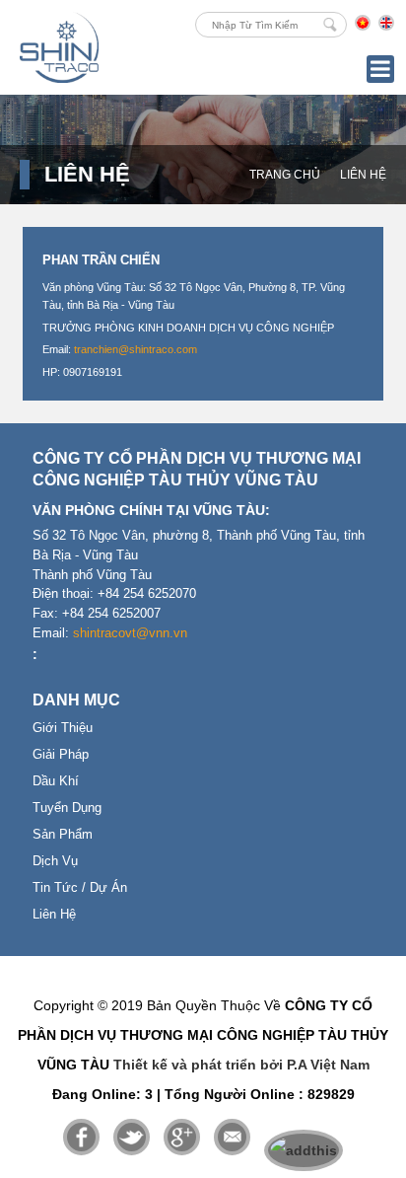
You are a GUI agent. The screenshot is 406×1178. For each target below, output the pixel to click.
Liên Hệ (363, 175)
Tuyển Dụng (67, 808)
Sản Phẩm (63, 835)
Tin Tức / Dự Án (80, 888)
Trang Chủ (284, 175)
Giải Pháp (61, 755)
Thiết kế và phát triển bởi (198, 1064)
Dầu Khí (56, 781)
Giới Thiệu (63, 728)
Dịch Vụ (55, 861)
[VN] (363, 27)
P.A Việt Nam (328, 1064)
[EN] (386, 27)
